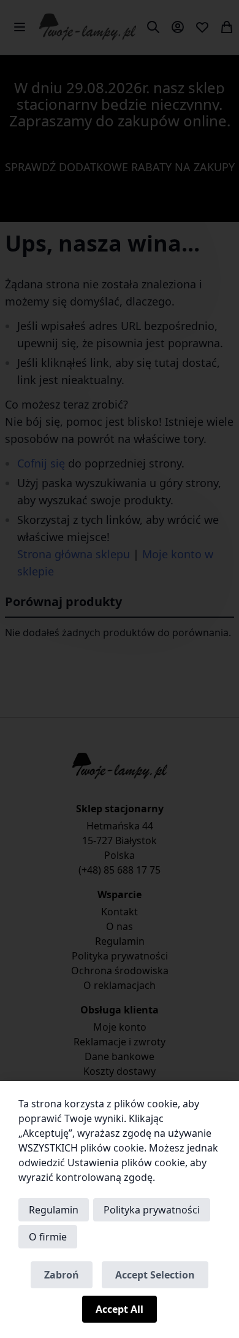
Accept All (119, 1309)
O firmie (48, 1237)
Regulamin (53, 1210)
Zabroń (61, 1275)
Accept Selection (155, 1275)
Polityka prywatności (152, 1210)
